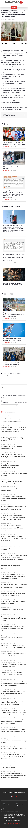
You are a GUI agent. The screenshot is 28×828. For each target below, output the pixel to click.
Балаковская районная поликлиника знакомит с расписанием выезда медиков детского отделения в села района (13, 517)
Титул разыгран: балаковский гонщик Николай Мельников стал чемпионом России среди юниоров (14, 314)
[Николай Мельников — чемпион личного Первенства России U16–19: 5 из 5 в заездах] (15, 643)
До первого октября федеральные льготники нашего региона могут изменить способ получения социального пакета (13, 429)
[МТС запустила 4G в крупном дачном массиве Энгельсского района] (14, 330)
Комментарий (5, 376)
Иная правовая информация (14, 823)
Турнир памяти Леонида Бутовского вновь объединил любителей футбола (14, 143)
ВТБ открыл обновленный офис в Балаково (13, 748)
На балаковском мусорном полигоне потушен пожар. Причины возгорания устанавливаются (11, 674)
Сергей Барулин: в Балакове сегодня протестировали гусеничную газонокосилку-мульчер (13, 498)
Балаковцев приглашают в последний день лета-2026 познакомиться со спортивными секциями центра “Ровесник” (13, 576)
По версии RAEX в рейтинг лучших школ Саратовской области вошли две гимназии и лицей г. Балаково (13, 456)
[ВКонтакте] (6, 43)
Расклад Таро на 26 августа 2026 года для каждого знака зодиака (12, 283)
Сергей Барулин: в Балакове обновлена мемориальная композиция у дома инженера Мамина (14, 740)
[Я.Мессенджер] (2, 43)
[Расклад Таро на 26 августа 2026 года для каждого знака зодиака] (14, 274)
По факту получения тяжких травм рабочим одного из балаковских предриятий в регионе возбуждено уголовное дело (14, 683)
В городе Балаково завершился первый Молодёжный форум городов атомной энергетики (12, 438)
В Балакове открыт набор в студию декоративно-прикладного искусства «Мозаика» (11, 547)
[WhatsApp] (25, 43)
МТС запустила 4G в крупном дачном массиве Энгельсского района (13, 339)
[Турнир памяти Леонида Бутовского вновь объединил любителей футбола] (14, 134)
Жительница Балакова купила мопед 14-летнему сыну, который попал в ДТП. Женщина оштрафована (12, 721)
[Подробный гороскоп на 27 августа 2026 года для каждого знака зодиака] (15, 607)
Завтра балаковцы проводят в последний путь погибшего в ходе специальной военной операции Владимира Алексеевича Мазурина (14, 712)
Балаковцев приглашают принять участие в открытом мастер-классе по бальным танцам (13, 637)
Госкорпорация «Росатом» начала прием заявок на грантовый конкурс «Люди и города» (12, 628)
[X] (18, 43)
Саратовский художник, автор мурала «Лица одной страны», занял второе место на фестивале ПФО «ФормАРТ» (13, 756)
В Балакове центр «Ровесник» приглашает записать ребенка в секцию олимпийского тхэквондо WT (13, 731)
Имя (2, 387)
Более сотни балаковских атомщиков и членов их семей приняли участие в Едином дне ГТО (13, 618)
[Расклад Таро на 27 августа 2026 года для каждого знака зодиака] (15, 599)
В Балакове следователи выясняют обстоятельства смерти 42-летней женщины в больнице (13, 566)
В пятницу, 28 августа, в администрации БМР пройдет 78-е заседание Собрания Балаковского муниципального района (14, 557)
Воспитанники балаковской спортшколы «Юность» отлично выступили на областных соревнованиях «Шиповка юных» (13, 775)
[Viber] (22, 43)
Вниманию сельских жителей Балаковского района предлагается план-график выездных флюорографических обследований (14, 507)
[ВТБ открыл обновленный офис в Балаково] (14, 158)
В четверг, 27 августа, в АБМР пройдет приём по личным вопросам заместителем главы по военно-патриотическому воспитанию (14, 585)
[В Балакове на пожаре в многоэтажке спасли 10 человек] (14, 471)
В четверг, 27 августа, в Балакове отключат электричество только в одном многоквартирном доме (13, 465)
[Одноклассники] (10, 43)
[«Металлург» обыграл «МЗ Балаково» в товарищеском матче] (15, 444)
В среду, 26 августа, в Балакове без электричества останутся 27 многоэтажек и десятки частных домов (13, 664)
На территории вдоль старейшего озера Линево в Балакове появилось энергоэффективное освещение (12, 702)
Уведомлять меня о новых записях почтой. (14, 402)
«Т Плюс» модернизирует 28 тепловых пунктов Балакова (11, 363)
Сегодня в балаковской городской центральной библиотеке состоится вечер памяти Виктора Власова (13, 765)
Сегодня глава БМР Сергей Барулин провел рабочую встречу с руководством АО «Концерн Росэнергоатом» (13, 693)
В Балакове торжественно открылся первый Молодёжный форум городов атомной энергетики (13, 655)
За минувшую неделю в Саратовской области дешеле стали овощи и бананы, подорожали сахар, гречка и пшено (12, 419)
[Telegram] (14, 43)
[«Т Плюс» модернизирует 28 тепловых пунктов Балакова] (14, 354)
